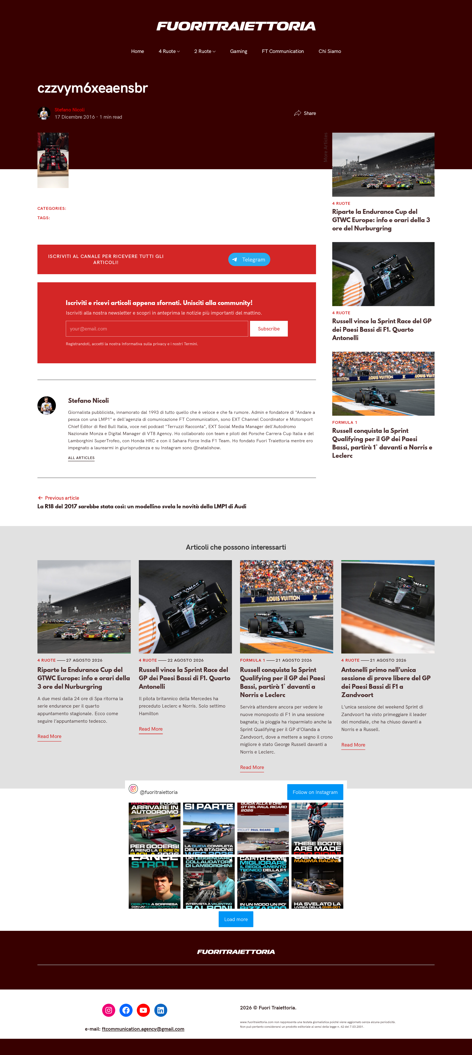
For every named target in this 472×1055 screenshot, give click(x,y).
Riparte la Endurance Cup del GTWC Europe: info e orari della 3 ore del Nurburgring (381, 219)
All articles (81, 457)
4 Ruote (167, 51)
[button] (154, 828)
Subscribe (269, 328)
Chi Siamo (330, 51)
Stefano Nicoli (69, 109)
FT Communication (283, 51)
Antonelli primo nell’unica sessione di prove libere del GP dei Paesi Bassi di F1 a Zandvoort (386, 682)
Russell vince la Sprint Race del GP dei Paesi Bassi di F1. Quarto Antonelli (382, 329)
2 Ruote (202, 51)
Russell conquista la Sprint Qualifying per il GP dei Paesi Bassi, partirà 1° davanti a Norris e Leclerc (382, 443)
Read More (49, 736)
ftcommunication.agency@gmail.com (143, 1029)
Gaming (238, 51)
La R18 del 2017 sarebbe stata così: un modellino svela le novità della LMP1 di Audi (141, 506)
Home (137, 51)
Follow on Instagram (315, 792)
